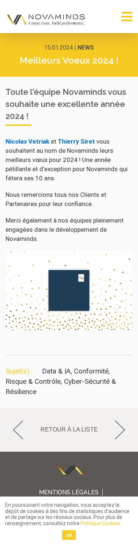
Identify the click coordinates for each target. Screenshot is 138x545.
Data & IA (56, 371)
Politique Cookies (100, 523)
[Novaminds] (47, 19)
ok (69, 535)
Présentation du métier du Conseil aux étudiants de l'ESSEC (14, 430)
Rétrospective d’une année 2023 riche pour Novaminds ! (124, 430)
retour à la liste (69, 429)
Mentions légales (69, 492)
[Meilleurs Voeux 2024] (69, 328)
